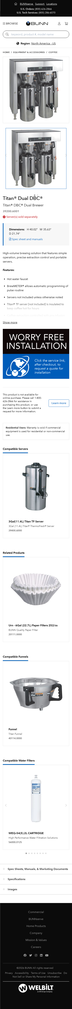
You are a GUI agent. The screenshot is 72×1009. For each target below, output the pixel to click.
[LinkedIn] (41, 955)
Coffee (53, 52)
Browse (11, 23)
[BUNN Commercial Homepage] (37, 23)
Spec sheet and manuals (27, 239)
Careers (36, 947)
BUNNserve (36, 919)
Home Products (36, 926)
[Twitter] (30, 955)
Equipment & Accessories (29, 52)
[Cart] (66, 24)
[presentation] (6, 155)
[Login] (59, 24)
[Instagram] (36, 955)
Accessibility (22, 973)
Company (36, 933)
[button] (34, 195)
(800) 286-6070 (47, 12)
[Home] (16, 4)
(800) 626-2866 (43, 9)
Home (6, 52)
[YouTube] (46, 955)
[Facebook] (25, 955)
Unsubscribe (55, 973)
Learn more (59, 403)
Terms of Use (38, 973)
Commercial (36, 912)
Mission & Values (36, 940)
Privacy (9, 973)
